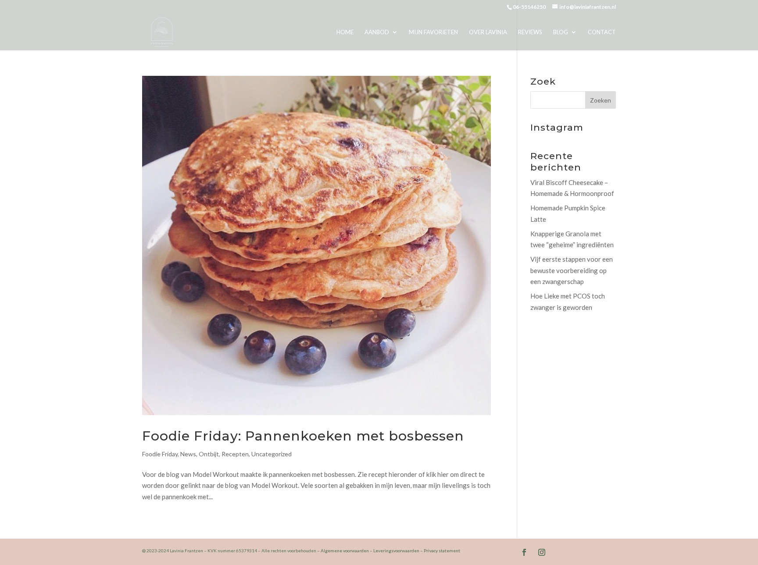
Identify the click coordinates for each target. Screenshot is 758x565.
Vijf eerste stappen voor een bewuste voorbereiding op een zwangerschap (571, 270)
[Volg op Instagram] (542, 552)
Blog (560, 32)
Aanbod (377, 32)
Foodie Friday (160, 454)
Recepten (235, 454)
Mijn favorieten (433, 32)
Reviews (530, 32)
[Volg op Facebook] (524, 552)
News (188, 454)
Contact (602, 32)
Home (345, 32)
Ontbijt (209, 454)
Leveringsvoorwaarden (396, 550)
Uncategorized (271, 454)
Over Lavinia (488, 32)
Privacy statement (442, 550)
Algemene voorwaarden (345, 550)
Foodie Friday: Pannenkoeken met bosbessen (303, 436)
